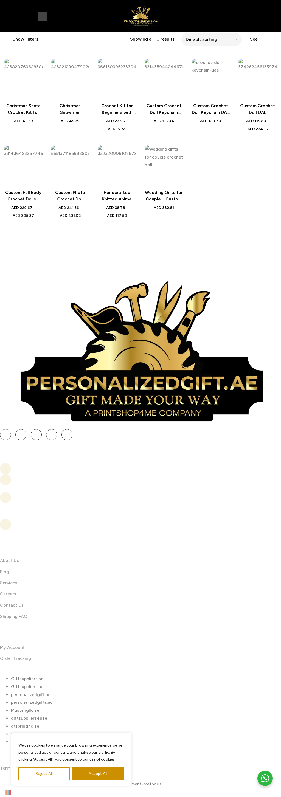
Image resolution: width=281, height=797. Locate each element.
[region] (71, 759)
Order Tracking (15, 658)
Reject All (44, 773)
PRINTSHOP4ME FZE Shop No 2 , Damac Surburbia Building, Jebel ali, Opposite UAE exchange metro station (55, 524)
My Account (12, 647)
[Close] (126, 737)
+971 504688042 (33, 479)
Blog (4, 571)
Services (8, 582)
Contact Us (12, 605)
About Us (9, 560)
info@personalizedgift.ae (42, 468)
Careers (8, 594)
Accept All (98, 773)
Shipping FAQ (13, 616)
